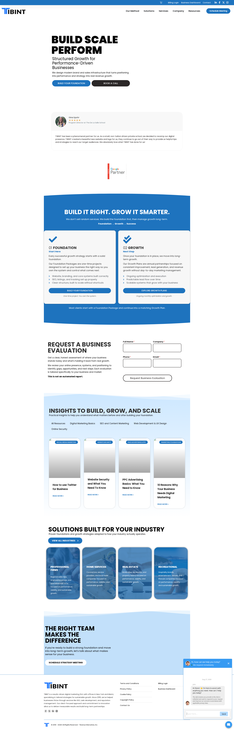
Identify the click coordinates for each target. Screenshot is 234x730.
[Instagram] (227, 3)
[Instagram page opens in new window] (56, 711)
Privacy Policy (126, 689)
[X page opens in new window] (49, 711)
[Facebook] (220, 3)
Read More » (58, 496)
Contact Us (125, 705)
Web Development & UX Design (150, 423)
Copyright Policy (127, 700)
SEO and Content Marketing (114, 423)
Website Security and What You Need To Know (98, 484)
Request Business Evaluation (147, 378)
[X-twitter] (223, 3)
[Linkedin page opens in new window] (53, 711)
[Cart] (161, 2)
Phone (127, 357)
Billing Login (163, 683)
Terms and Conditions (129, 683)
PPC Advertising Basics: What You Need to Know (133, 484)
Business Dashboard (166, 689)
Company (159, 342)
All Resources (58, 423)
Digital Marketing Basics (82, 423)
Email (156, 357)
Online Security (59, 429)
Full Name (129, 342)
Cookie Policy (125, 694)
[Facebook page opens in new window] (45, 711)
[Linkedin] (216, 3)
